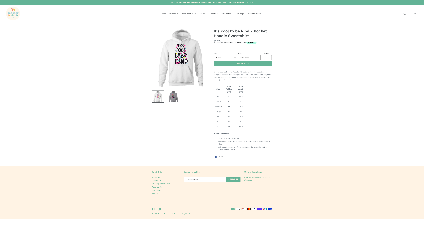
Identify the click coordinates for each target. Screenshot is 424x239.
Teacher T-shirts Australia (167, 214)
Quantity (265, 53)
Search (155, 193)
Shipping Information (161, 184)
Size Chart (156, 190)
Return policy (157, 187)
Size (239, 53)
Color (216, 53)
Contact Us (156, 180)
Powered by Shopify (183, 214)
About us (156, 177)
